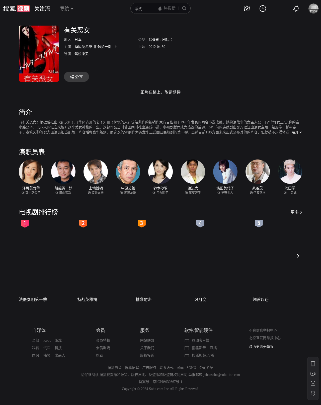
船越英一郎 (103, 47)
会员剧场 (103, 348)
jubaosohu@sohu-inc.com (221, 375)
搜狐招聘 (132, 368)
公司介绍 (206, 368)
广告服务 (149, 368)
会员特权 (103, 340)
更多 (295, 212)
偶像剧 (154, 40)
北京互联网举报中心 (265, 338)
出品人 (60, 355)
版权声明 (138, 375)
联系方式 (166, 368)
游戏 (58, 340)
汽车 (46, 348)
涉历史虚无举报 (261, 347)
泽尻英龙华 (83, 47)
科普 (35, 348)
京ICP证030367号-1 (167, 382)
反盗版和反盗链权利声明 (168, 375)
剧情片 (167, 40)
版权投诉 (147, 355)
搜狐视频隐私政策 (114, 375)
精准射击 (144, 299)
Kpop (47, 340)
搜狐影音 (199, 348)
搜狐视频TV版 (203, 355)
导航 (64, 9)
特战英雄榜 (87, 299)
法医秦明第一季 (33, 299)
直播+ (214, 348)
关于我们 (147, 348)
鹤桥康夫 (81, 54)
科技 (58, 348)
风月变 (200, 299)
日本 (78, 40)
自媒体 (39, 330)
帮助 (99, 355)
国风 (35, 355)
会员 (100, 330)
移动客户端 (200, 340)
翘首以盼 (261, 299)
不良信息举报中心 (263, 330)
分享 (79, 77)
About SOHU (186, 368)
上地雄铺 (121, 47)
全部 (35, 340)
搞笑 (46, 355)
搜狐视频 (17, 8)
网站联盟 (147, 340)
